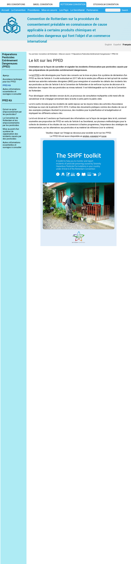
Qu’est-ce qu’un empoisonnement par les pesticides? (12, 111)
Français (127, 44)
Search (125, 10)
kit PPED (36, 75)
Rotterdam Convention (72, 4)
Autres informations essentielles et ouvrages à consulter (12, 91)
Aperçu (6, 75)
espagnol (94, 136)
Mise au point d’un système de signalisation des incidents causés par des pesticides (12, 134)
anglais (86, 136)
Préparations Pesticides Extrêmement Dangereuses (91, 54)
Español (117, 44)
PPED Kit (7, 85)
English (108, 44)
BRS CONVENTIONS (16, 4)
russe (103, 136)
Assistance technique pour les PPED (12, 80)
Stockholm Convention (105, 4)
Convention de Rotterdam (48, 54)
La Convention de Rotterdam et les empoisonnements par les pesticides (11, 122)
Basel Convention (42, 4)
